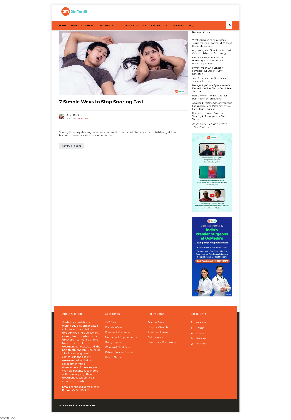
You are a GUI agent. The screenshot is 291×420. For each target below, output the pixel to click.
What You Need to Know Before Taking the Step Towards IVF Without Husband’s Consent (212, 43)
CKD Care (111, 322)
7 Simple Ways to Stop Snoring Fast (101, 102)
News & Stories (81, 25)
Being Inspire (113, 342)
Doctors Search (157, 322)
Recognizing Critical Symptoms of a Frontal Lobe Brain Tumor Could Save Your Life (212, 88)
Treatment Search (159, 332)
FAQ (191, 25)
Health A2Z (83, 118)
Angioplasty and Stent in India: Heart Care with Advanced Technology (211, 52)
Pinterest (201, 338)
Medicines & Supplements (121, 337)
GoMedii (70, 405)
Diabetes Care (113, 327)
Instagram (201, 343)
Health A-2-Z (159, 25)
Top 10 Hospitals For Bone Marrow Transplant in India (210, 80)
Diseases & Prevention (118, 332)
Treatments (105, 25)
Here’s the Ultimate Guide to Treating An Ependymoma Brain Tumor (209, 116)
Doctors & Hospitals (132, 25)
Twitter (200, 327)
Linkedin (200, 333)
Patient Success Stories (119, 352)
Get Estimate (156, 337)
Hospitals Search (158, 327)
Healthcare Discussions (162, 342)
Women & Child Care (117, 347)
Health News (113, 357)
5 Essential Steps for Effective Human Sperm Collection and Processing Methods (208, 60)
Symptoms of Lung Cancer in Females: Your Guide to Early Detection (207, 70)
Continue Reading (71, 145)
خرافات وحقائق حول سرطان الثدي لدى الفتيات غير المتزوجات (209, 125)
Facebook (201, 322)
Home (62, 25)
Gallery (177, 25)
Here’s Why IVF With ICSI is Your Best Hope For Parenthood (209, 97)
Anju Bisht (73, 115)
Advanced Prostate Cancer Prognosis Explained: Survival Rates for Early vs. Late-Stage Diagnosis (212, 106)
